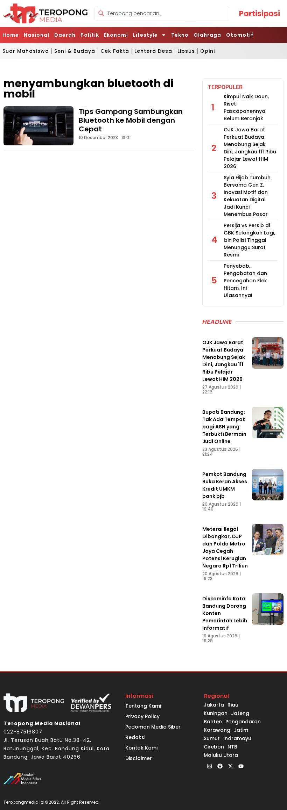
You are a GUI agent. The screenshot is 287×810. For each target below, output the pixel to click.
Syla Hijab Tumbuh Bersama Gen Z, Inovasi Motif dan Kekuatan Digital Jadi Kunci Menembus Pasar (247, 196)
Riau (232, 704)
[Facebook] (220, 766)
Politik (89, 34)
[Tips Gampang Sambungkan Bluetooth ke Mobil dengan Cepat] (39, 125)
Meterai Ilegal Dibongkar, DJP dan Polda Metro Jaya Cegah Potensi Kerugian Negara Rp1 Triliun (225, 547)
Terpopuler (225, 87)
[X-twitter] (230, 766)
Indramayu (237, 738)
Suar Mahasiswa (25, 51)
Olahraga (207, 34)
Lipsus (186, 51)
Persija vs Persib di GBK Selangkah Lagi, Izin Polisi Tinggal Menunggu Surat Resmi (249, 240)
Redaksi (135, 737)
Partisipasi (259, 13)
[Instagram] (209, 766)
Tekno (180, 34)
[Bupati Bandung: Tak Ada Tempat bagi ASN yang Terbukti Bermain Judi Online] (268, 422)
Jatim (241, 729)
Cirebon (214, 746)
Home (10, 34)
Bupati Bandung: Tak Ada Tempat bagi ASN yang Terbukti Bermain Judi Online (224, 426)
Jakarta (214, 704)
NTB (232, 746)
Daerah (65, 34)
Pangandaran (243, 721)
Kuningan (215, 713)
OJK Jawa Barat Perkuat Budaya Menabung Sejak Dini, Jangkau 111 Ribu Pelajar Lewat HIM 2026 (250, 148)
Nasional (36, 34)
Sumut (212, 738)
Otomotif (239, 34)
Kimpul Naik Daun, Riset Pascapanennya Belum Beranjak (246, 107)
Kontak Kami (141, 747)
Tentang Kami (143, 705)
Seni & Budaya (74, 51)
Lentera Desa (153, 51)
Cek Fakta (114, 51)
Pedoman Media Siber (153, 726)
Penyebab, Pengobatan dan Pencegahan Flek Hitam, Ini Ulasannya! (245, 280)
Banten (213, 721)
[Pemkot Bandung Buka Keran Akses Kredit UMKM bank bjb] (268, 484)
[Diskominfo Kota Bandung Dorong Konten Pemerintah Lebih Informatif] (268, 609)
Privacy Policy (142, 716)
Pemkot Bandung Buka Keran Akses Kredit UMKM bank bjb (224, 485)
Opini (207, 51)
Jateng (240, 713)
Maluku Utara (221, 755)
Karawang (217, 729)
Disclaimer (138, 758)
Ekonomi (116, 34)
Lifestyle (145, 34)
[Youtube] (241, 766)
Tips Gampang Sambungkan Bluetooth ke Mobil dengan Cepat (131, 120)
